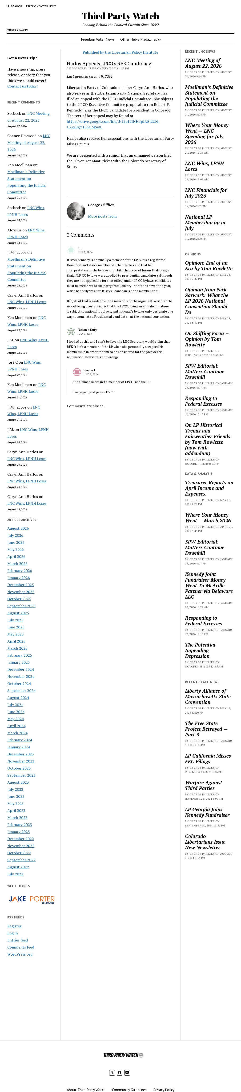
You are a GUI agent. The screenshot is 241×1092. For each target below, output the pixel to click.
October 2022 (19, 852)
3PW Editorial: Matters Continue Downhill (204, 371)
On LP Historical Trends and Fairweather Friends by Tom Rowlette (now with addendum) (207, 439)
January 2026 (18, 577)
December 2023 (20, 754)
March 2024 (17, 732)
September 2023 (21, 775)
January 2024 (18, 747)
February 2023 (19, 824)
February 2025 (19, 655)
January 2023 (18, 831)
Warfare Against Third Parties (203, 785)
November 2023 (20, 761)
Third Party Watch (120, 16)
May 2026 (15, 549)
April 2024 (16, 725)
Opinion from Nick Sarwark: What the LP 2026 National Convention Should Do (206, 301)
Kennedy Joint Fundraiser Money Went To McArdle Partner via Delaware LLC (209, 585)
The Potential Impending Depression (200, 650)
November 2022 (20, 845)
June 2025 (15, 627)
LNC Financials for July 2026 (206, 193)
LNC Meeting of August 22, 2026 (28, 142)
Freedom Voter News (41, 6)
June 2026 (15, 542)
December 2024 (20, 669)
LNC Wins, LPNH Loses (26, 301)
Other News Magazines (138, 39)
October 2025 (19, 598)
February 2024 (19, 740)
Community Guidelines (129, 1089)
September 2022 (21, 859)
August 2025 (18, 612)
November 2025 (20, 591)
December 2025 (20, 584)
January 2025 (18, 662)
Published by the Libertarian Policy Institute (120, 52)
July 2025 (15, 620)
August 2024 (18, 697)
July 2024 (15, 704)
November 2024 (20, 676)
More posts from (102, 216)
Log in (12, 933)
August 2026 (18, 528)
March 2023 (17, 817)
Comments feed (20, 947)
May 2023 (15, 803)
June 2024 (15, 711)
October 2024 (19, 683)
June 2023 (15, 796)
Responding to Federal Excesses (203, 401)
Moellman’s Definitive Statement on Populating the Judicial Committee (209, 95)
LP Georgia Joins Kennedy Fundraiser (207, 812)
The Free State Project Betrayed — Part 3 (206, 728)
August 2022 (18, 867)
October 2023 (19, 768)
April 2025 (16, 641)
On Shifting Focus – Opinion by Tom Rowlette (207, 338)
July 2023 (15, 789)
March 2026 (17, 563)
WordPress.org (19, 954)
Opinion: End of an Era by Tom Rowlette (209, 265)
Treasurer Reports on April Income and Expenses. (209, 488)
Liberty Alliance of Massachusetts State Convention (208, 696)
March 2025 (17, 648)
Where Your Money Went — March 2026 (208, 517)
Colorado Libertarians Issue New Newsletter (205, 841)
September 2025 (21, 605)
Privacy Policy (163, 1089)
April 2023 (16, 810)
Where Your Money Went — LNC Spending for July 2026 (206, 133)
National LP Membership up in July (205, 222)
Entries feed (17, 940)
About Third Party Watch (86, 1089)
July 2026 (15, 535)
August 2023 (18, 782)
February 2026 (19, 570)
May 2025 (15, 634)
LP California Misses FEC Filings (208, 758)
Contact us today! (22, 86)
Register (14, 926)
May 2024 (15, 718)
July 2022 (15, 874)
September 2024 (21, 690)
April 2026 (16, 556)
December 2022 (20, 838)
